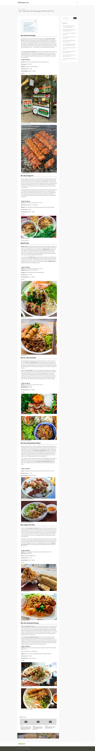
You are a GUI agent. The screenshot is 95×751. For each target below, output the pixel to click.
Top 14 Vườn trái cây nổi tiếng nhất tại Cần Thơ (69, 34)
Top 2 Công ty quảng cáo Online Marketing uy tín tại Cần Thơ (38, 728)
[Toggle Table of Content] (35, 21)
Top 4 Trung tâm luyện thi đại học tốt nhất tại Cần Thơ (69, 41)
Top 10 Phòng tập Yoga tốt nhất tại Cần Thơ (69, 59)
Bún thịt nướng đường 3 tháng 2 (30, 28)
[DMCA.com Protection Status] (21, 743)
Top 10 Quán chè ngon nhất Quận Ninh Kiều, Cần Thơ (69, 52)
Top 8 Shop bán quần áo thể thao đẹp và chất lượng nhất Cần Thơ (69, 45)
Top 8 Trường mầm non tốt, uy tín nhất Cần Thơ (69, 37)
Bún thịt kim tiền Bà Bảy (28, 22)
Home (19, 9)
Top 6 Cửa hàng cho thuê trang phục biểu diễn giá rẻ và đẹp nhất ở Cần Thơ (26, 728)
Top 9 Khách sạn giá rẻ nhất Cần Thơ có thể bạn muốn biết (69, 26)
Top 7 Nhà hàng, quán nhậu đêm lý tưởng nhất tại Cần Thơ (69, 30)
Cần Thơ (23, 9)
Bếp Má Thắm (26, 25)
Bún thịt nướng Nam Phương (29, 30)
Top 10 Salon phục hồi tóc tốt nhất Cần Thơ (69, 48)
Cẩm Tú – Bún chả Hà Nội (29, 26)
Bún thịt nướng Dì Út (28, 24)
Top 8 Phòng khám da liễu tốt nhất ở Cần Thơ (50, 727)
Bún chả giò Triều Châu (28, 29)
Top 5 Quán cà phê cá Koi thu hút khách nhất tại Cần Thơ (69, 55)
